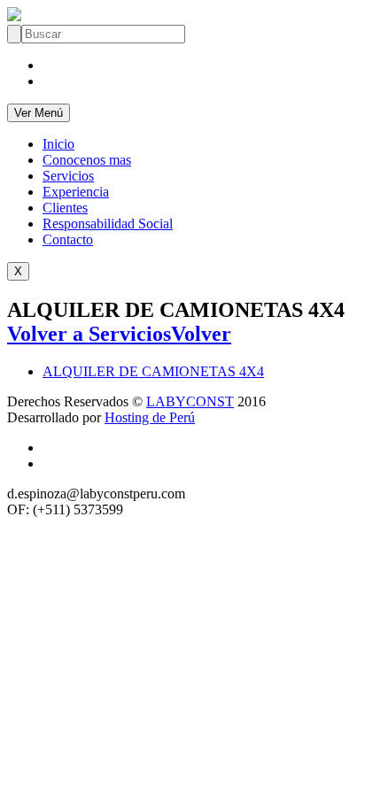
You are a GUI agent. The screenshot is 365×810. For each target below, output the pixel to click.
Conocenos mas (87, 159)
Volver (201, 333)
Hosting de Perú (150, 417)
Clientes (65, 207)
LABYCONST (190, 401)
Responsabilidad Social (108, 223)
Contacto (68, 239)
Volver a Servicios (89, 333)
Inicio (58, 143)
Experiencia (76, 191)
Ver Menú (38, 113)
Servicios (68, 175)
